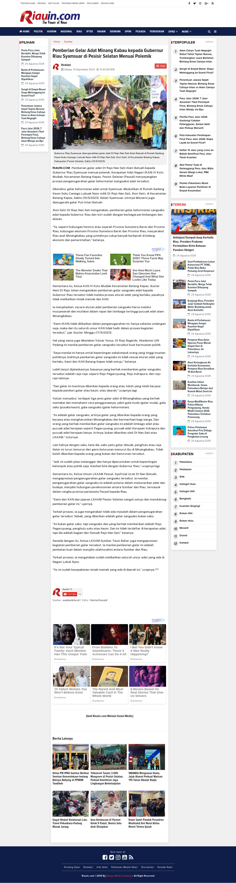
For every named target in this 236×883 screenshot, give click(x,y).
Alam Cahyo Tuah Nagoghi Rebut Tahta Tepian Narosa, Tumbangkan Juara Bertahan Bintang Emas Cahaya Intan (197, 56)
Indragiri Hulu (188, 484)
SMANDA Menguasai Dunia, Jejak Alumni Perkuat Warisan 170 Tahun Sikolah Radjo (145, 777)
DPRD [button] (171, 31)
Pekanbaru (186, 462)
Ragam (101, 31)
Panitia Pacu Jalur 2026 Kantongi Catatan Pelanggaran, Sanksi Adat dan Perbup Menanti (195, 122)
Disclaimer (92, 3)
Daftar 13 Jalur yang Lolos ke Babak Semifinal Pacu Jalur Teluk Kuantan (197, 154)
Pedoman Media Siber (73, 3)
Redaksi (42, 3)
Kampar (184, 542)
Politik (38, 31)
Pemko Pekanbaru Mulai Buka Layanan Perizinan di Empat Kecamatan (195, 187)
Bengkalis (185, 498)
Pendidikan (157, 31)
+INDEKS (209, 42)
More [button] (185, 31)
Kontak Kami (107, 3)
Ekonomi (115, 31)
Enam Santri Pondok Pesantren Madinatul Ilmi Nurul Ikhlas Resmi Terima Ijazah (146, 823)
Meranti (184, 528)
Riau (79, 31)
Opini (128, 31)
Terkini (179, 204)
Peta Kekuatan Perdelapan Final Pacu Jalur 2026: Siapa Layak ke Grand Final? (196, 139)
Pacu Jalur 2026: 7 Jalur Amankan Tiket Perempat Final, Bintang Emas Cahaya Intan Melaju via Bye (33, 134)
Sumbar (68, 41)
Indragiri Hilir (187, 491)
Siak (182, 476)
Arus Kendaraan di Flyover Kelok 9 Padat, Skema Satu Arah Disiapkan (106, 823)
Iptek (89, 31)
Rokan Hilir (186, 513)
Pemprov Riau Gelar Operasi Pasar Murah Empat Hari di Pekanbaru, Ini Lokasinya (199, 346)
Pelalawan (186, 469)
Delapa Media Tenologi (119, 876)
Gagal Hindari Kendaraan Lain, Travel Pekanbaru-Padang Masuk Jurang (70, 823)
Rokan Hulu (186, 520)
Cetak (162, 66)
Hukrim (51, 31)
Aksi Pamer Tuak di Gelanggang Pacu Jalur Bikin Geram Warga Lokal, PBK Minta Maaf (197, 170)
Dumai (183, 535)
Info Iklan (53, 3)
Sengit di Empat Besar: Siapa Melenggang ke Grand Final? (33, 92)
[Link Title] (105, 858)
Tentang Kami (27, 3)
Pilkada (140, 31)
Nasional (66, 31)
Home (26, 31)
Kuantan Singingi (190, 506)
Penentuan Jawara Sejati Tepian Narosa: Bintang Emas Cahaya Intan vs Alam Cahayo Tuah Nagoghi (33, 112)
